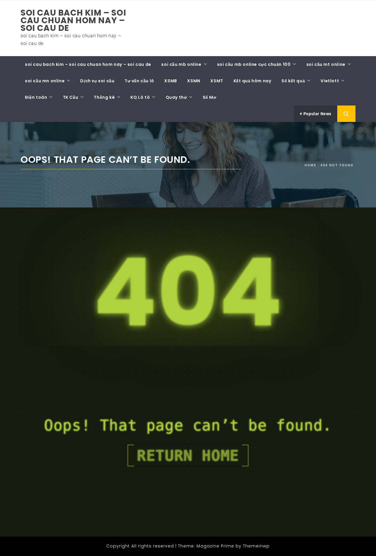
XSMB (170, 81)
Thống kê (104, 97)
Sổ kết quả (293, 81)
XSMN (193, 81)
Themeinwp (256, 546)
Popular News (316, 113)
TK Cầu (70, 97)
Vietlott (329, 81)
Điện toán (36, 97)
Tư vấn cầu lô (139, 81)
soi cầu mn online (45, 81)
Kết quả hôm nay (252, 81)
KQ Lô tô (140, 97)
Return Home (188, 455)
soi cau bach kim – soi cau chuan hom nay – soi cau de (73, 20)
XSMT (216, 81)
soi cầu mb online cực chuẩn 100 (254, 64)
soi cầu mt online (325, 64)
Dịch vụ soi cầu (97, 81)
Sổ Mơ (209, 97)
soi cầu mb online (181, 64)
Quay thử (176, 97)
